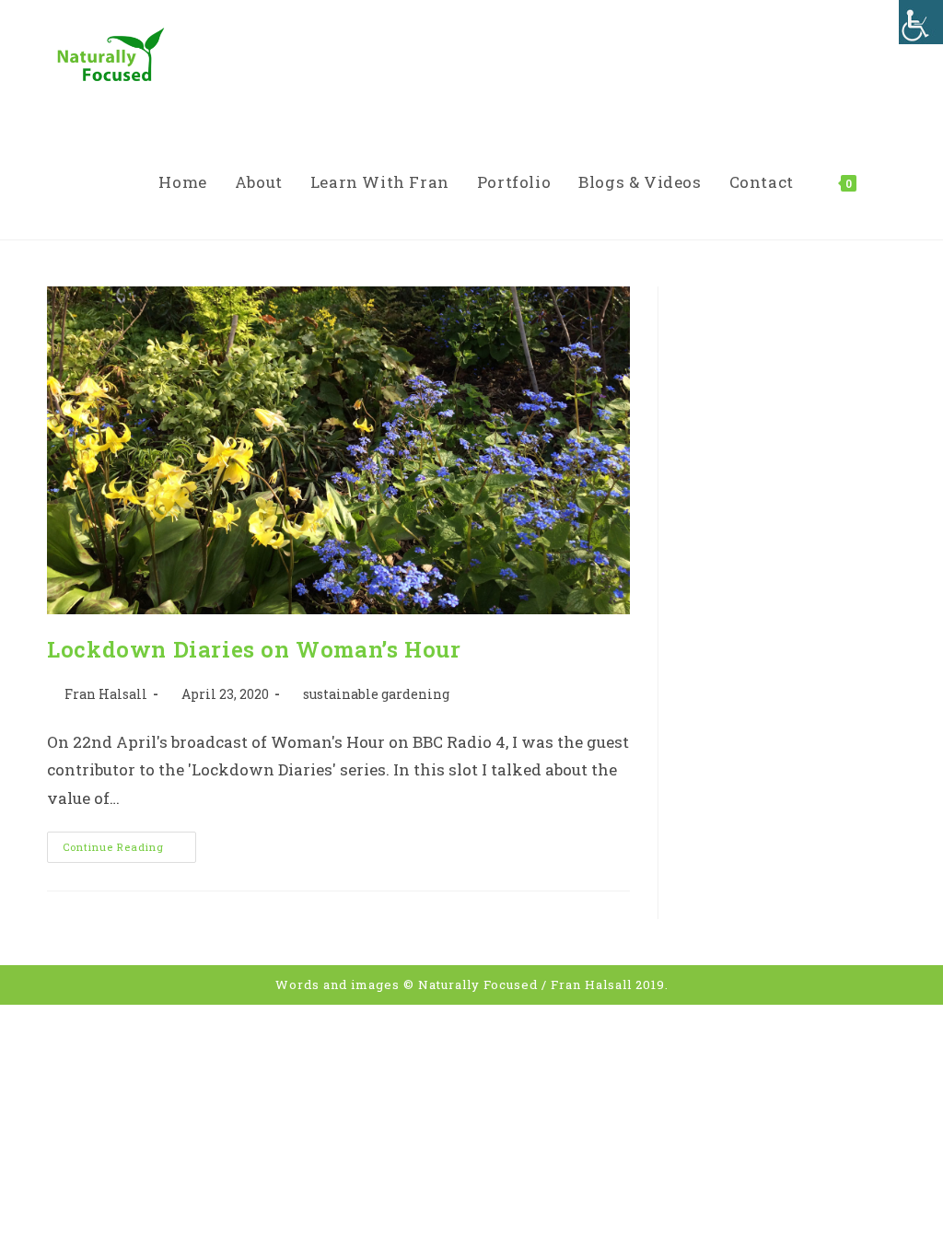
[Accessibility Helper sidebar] (921, 22)
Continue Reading (129, 850)
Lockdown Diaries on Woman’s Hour (253, 649)
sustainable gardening (376, 694)
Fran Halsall (105, 694)
